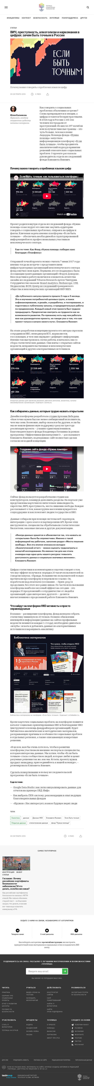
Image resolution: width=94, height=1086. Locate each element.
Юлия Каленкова (18, 115)
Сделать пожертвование (24, 772)
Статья (13, 28)
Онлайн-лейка (32, 1031)
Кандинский (31, 1028)
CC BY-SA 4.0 (42, 1069)
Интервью (54, 18)
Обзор (19, 872)
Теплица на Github (10, 1030)
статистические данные (38, 823)
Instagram (79, 1031)
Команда (51, 1028)
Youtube (78, 1038)
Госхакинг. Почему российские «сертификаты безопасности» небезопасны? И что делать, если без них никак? (15, 883)
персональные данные (83, 1060)
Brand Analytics (49, 283)
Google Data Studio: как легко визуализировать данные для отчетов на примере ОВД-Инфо (47, 789)
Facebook (79, 1028)
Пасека (29, 1035)
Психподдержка (70, 18)
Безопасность (40, 18)
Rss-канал (79, 1044)
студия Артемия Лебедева (64, 416)
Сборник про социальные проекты (7, 998)
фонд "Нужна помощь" (60, 823)
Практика (6, 992)
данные (26, 818)
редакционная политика (61, 1060)
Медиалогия (17, 286)
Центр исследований (44, 286)
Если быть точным (72, 818)
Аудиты (29, 1025)
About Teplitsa (53, 1038)
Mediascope (65, 283)
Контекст (26, 18)
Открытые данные (18, 823)
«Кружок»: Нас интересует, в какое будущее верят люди (45, 803)
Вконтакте (79, 1035)
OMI (75, 283)
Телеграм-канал (82, 1025)
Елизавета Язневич (59, 159)
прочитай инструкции (52, 942)
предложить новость (21, 1060)
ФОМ (28, 286)
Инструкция (8, 872)
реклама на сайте (40, 1060)
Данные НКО (38, 818)
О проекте (51, 1025)
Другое (83, 18)
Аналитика (15, 818)
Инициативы (13, 18)
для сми (5, 1060)
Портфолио (52, 1035)
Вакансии (51, 1031)
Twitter (78, 1041)
